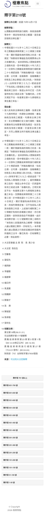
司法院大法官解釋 (19, 359)
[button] (22, 378)
